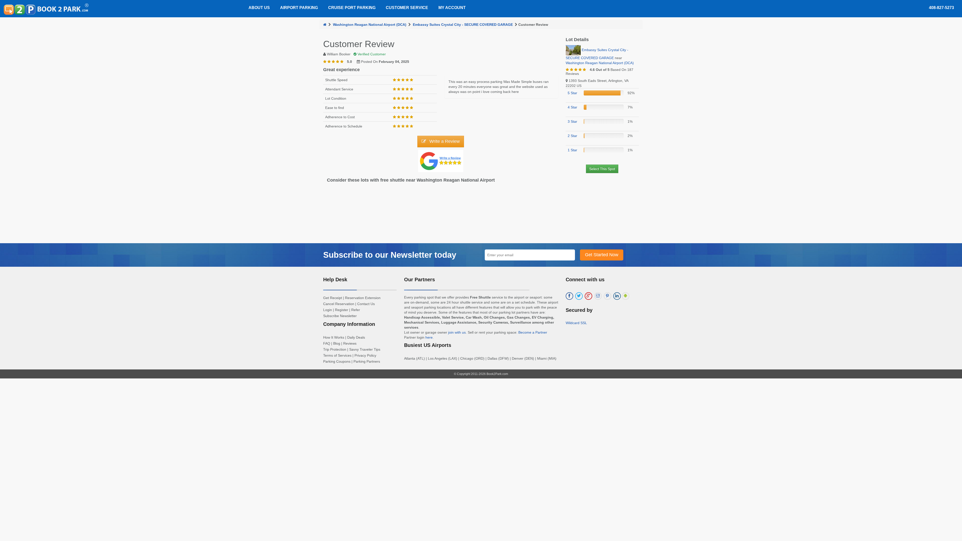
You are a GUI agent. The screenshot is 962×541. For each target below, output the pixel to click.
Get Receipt (332, 298)
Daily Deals (356, 337)
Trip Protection (334, 349)
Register (341, 310)
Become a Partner (532, 332)
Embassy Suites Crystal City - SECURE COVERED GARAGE (463, 25)
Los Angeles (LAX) (442, 358)
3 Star (572, 121)
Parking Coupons (336, 361)
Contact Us (366, 304)
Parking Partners (366, 361)
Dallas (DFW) (498, 358)
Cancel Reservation (338, 304)
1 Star (572, 150)
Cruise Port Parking (352, 8)
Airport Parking (299, 8)
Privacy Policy (365, 355)
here (429, 337)
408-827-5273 (941, 8)
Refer (355, 310)
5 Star (572, 93)
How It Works (333, 337)
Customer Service (407, 8)
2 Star (572, 136)
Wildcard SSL (576, 323)
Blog (336, 343)
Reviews (349, 343)
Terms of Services (337, 355)
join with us (457, 332)
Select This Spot (602, 169)
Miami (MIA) (546, 358)
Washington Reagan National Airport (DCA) (369, 25)
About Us (259, 8)
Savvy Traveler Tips (364, 349)
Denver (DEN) (523, 358)
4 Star (572, 107)
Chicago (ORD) (472, 358)
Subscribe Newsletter (340, 316)
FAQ (326, 343)
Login (327, 310)
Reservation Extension (363, 298)
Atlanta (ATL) (414, 358)
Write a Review (444, 141)
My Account (452, 8)
